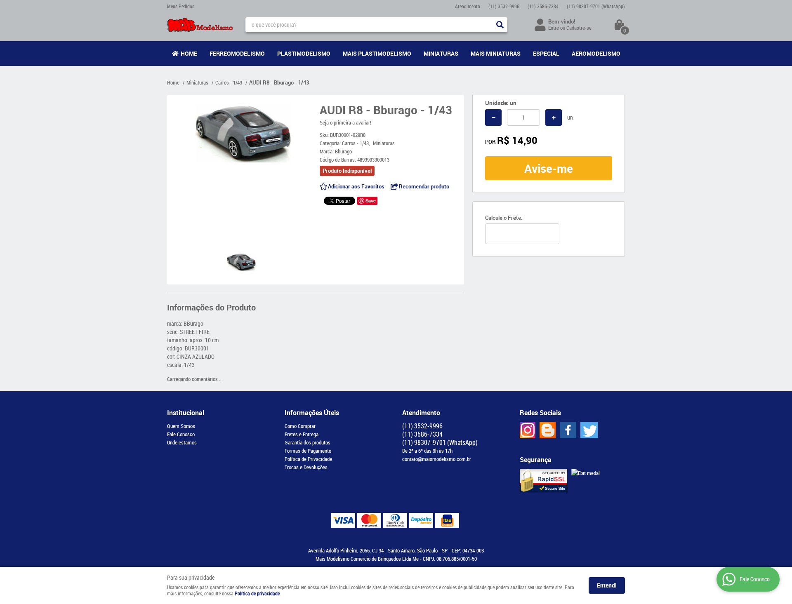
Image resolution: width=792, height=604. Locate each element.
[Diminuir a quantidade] (493, 117)
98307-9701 (596, 6)
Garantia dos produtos (307, 442)
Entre (553, 27)
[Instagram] (527, 430)
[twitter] (589, 430)
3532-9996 (503, 6)
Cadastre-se (579, 27)
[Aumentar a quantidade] (553, 117)
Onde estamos (182, 442)
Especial (546, 53)
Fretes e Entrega (301, 434)
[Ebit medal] (585, 473)
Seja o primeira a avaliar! (345, 122)
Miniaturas (441, 53)
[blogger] (548, 430)
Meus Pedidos (180, 6)
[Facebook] (568, 430)
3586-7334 (543, 6)
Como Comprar (300, 426)
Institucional (185, 412)
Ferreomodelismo (237, 53)
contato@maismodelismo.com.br (436, 459)
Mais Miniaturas (496, 53)
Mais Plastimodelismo (377, 53)
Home (189, 53)
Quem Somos (181, 426)
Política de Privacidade (308, 459)
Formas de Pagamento (308, 450)
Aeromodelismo (596, 53)
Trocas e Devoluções (306, 467)
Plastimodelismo (303, 53)
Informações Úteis (312, 412)
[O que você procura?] (500, 24)
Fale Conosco (181, 434)
